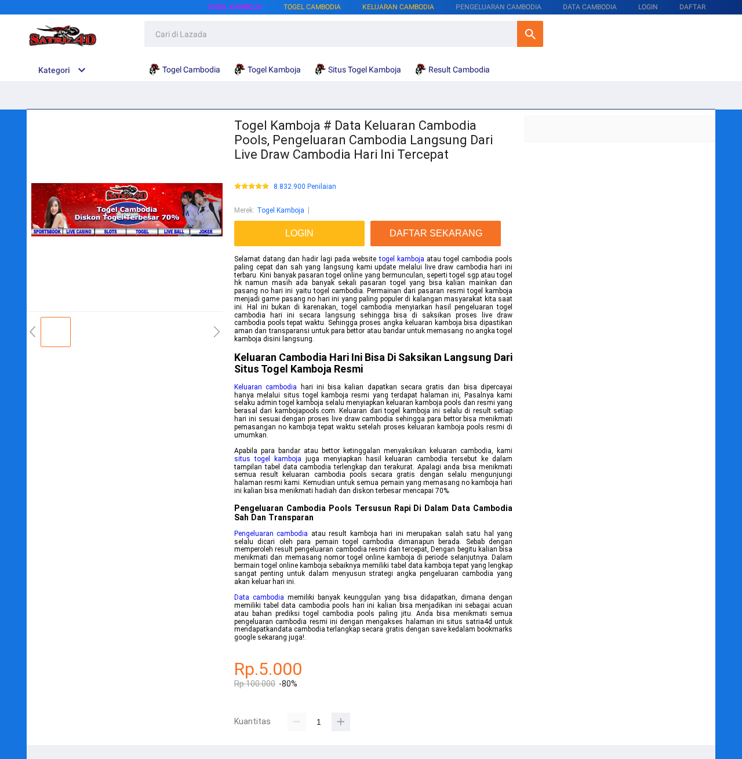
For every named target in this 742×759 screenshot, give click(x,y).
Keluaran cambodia (265, 387)
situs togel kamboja (267, 459)
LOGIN (648, 7)
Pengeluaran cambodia (271, 534)
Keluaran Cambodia (398, 7)
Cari (530, 34)
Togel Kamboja (234, 7)
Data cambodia (259, 597)
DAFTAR (692, 7)
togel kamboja (401, 259)
